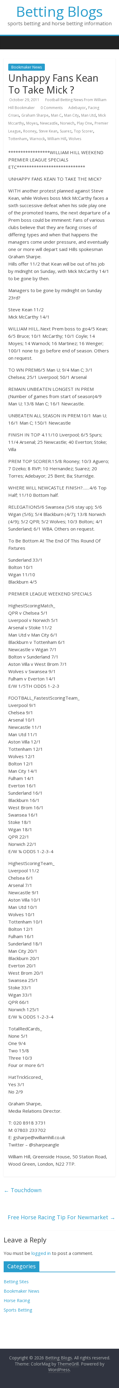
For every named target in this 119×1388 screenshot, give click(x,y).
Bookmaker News (26, 67)
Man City (71, 115)
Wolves (75, 138)
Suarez (65, 131)
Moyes (32, 123)
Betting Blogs (59, 11)
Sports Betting (18, 1310)
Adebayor (77, 107)
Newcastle (49, 123)
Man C (56, 115)
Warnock (37, 138)
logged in (41, 1253)
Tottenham (17, 138)
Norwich (67, 123)
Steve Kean (48, 131)
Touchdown (22, 1190)
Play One (84, 123)
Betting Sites (16, 1281)
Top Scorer (83, 131)
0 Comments (52, 107)
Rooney (29, 131)
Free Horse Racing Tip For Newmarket (61, 1217)
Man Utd (88, 115)
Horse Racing (17, 1300)
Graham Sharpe (35, 115)
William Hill (56, 138)
